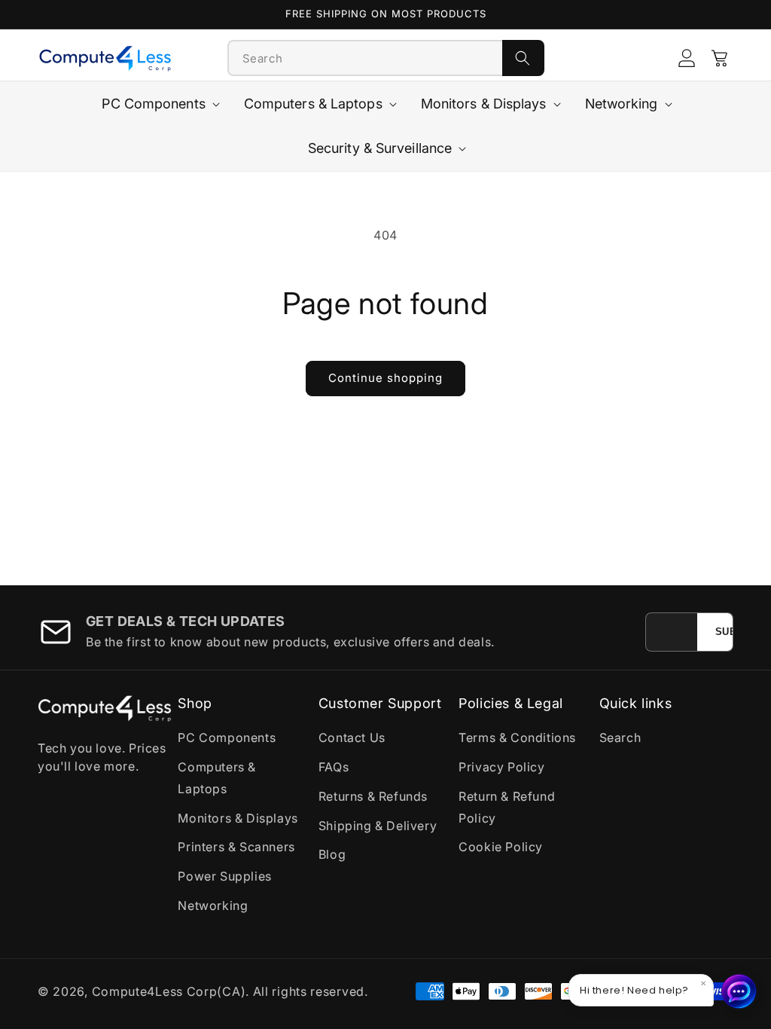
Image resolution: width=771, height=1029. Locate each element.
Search (620, 737)
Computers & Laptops (217, 777)
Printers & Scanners (236, 846)
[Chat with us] (739, 991)
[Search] (523, 58)
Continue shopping (385, 378)
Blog (332, 854)
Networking (213, 905)
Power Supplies (224, 876)
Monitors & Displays (237, 818)
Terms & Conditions (517, 737)
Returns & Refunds (373, 796)
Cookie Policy (501, 846)
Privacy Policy (501, 766)
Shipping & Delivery (377, 825)
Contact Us (352, 737)
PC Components (227, 737)
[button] (719, 58)
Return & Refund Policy (507, 807)
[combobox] (365, 58)
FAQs (333, 766)
